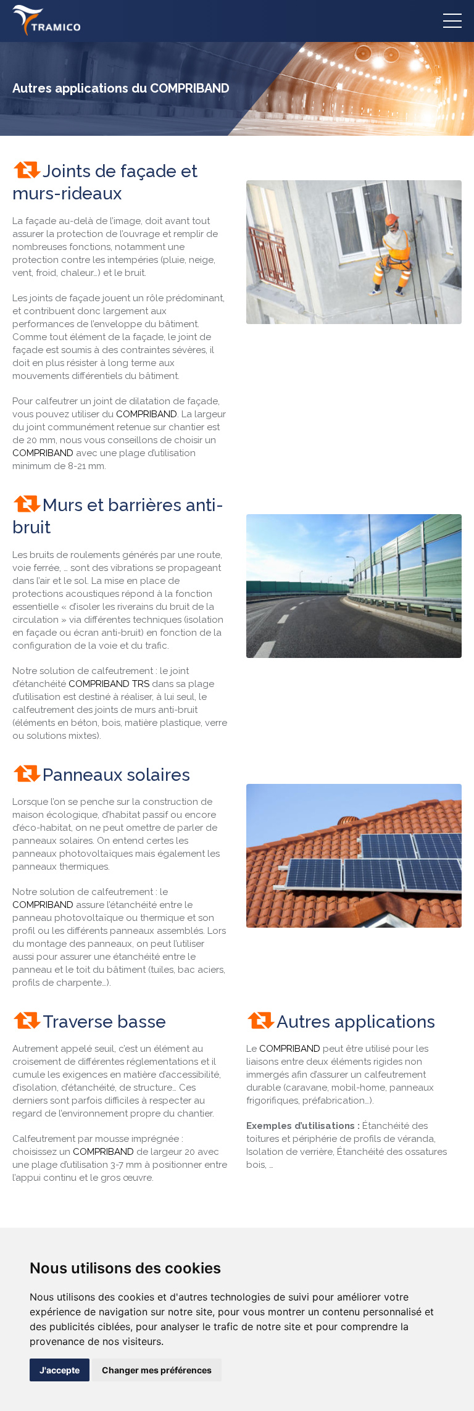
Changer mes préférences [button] (157, 1370)
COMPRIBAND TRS (109, 683)
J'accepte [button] (60, 1370)
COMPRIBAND (146, 414)
